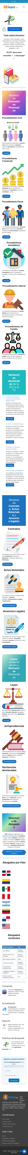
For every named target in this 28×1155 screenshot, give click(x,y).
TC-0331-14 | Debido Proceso (14, 424)
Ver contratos (7, 564)
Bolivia (19, 959)
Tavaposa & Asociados (8, 963)
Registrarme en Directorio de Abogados (14, 852)
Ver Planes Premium (15, 29)
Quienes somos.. (7, 1121)
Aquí (10, 1049)
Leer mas (6, 153)
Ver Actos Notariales (9, 605)
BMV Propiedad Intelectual (9, 959)
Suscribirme (14, 1080)
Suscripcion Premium (8, 1138)
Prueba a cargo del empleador (14, 470)
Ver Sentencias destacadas (11, 805)
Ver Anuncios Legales (10, 646)
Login (3, 1136)
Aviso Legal (5, 1119)
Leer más (6, 196)
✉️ (24, 1151)
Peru (19, 976)
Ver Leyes (6, 720)
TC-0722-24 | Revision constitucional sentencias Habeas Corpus (13, 398)
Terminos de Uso (7, 1126)
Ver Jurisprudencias (9, 761)
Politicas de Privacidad (9, 1124)
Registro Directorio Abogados (10, 1143)
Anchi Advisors (6, 950)
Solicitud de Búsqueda (8, 1141)
